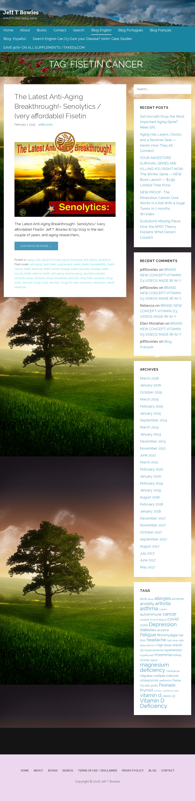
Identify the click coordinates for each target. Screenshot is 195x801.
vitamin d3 (168, 696)
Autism (163, 609)
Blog (152, 770)
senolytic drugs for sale (63, 282)
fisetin (77, 264)
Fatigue (148, 634)
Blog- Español (14, 39)
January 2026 (150, 385)
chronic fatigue (158, 619)
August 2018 (150, 497)
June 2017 (148, 560)
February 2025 (151, 406)
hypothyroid (147, 655)
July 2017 (147, 553)
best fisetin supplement (57, 264)
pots (154, 685)
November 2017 (153, 525)
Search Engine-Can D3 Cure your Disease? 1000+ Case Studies (82, 39)
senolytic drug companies (50, 278)
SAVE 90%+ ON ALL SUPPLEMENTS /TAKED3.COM (44, 47)
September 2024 (153, 420)
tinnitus (158, 690)
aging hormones (72, 259)
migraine (146, 676)
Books (42, 30)
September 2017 (153, 539)
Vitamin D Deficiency (153, 703)
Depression (163, 624)
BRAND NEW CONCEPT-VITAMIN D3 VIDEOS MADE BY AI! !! (160, 275)
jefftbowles (46, 124)
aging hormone (51, 259)
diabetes (148, 630)
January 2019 (150, 490)
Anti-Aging (90, 259)
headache (156, 639)
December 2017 (152, 518)
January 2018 (150, 511)
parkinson (165, 680)
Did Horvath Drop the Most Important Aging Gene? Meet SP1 (162, 122)
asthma (149, 608)
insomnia (163, 654)
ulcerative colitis (171, 691)
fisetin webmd (33, 273)
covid (172, 618)
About (25, 30)
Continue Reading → (36, 246)
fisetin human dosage (56, 268)
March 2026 (149, 378)
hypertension (173, 650)
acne (143, 599)
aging (150, 599)
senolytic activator (94, 273)
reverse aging (73, 273)
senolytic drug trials (80, 278)
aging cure (33, 259)
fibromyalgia (167, 635)
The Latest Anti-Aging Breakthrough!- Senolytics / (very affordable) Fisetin (57, 106)
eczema (163, 630)
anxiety (147, 603)
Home (8, 30)
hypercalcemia (154, 650)
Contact (60, 30)
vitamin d (150, 695)
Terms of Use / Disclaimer (97, 770)
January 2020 (150, 476)
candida (144, 619)
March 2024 (149, 427)
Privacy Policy (133, 770)
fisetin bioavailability (94, 264)
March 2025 (149, 399)
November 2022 (153, 448)
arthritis (163, 603)
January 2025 (150, 413)
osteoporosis (149, 680)
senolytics (104, 259)
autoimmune (151, 614)
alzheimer (178, 598)
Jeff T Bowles (21, 12)
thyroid (146, 690)
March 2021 (149, 462)
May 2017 (147, 567)
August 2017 (149, 546)
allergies (162, 598)
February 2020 (151, 469)
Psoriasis (167, 685)
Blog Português (130, 30)
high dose (172, 640)
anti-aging (36, 264)
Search (78, 30)
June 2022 (148, 455)
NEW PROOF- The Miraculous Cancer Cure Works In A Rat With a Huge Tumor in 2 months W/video (162, 203)
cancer (170, 614)
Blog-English (101, 30)
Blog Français (160, 30)
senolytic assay (23, 278)
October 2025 (151, 392)
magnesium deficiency (154, 667)
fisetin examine (33, 268)
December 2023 (153, 441)
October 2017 (151, 532)
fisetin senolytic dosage (85, 268)
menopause (173, 671)
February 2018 (151, 504)
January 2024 (150, 434)
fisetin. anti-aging (53, 273)
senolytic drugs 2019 (35, 282)
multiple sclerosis (166, 676)
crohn (144, 625)
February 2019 (151, 483)
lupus (153, 660)
